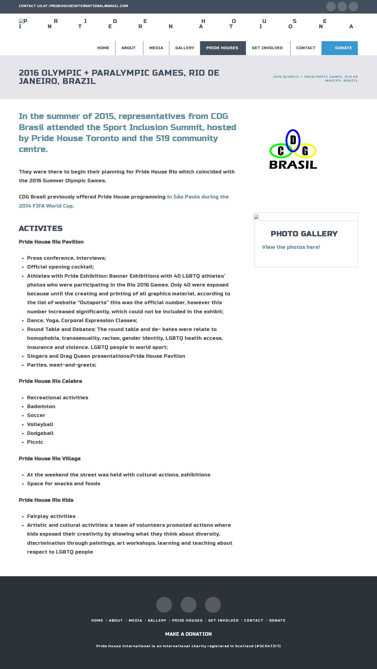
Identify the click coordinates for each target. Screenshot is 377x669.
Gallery (157, 620)
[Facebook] (331, 6)
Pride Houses (187, 620)
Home (97, 620)
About (116, 620)
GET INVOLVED (223, 620)
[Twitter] (342, 6)
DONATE (277, 620)
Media (135, 620)
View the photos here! (291, 247)
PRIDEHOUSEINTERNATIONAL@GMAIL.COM (88, 6)
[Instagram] (353, 6)
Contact (254, 620)
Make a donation (188, 634)
